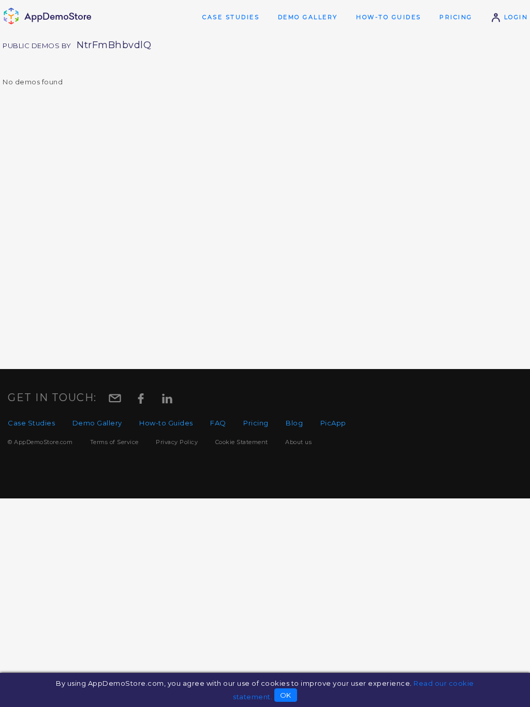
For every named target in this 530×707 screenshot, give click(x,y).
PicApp (333, 423)
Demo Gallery (308, 17)
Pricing (456, 17)
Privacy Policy (177, 442)
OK (285, 695)
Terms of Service (114, 442)
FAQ (218, 423)
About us (298, 442)
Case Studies (230, 17)
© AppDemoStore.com (40, 442)
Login (514, 17)
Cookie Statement (241, 442)
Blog (294, 423)
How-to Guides (388, 17)
